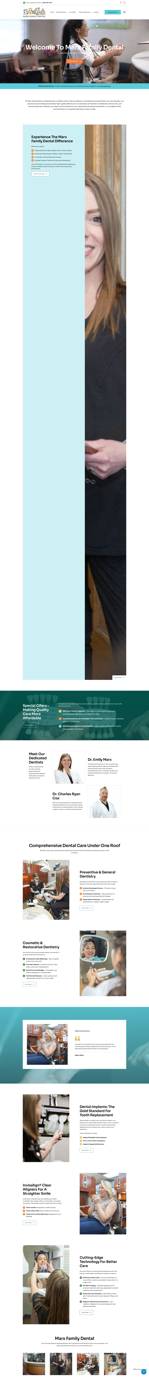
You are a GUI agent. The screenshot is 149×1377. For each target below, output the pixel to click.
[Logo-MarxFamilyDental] (34, 8)
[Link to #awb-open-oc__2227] (124, 12)
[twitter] (124, 2)
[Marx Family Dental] (140, 1369)
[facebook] (121, 2)
